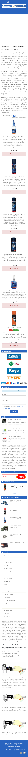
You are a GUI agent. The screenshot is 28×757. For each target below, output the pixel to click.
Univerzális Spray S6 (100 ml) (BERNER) (14, 254)
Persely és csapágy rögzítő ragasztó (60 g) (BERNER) (14, 136)
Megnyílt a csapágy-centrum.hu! (15, 436)
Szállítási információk (10, 744)
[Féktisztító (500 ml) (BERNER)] (14, 318)
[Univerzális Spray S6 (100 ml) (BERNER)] (14, 245)
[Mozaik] (14, 116)
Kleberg (5, 584)
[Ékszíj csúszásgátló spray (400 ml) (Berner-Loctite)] (4, 511)
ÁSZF (17, 744)
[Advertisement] (14, 29)
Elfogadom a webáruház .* (13, 407)
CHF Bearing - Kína (8, 562)
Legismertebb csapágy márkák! (15, 429)
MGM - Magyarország (8, 591)
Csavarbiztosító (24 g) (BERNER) (14, 291)
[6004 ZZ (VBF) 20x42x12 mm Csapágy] (4, 536)
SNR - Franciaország (8, 603)
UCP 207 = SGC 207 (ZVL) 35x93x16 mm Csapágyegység (16, 501)
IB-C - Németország (8, 578)
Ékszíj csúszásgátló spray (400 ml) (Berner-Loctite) (17, 509)
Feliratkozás (14, 411)
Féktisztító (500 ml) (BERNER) (14, 327)
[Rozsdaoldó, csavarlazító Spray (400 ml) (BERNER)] (14, 167)
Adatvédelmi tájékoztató (14, 746)
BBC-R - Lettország (8, 556)
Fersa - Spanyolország (9, 572)
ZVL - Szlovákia (7, 616)
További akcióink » (14, 494)
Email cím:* (5, 400)
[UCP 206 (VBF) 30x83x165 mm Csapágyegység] (4, 528)
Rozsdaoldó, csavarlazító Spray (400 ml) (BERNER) (14, 176)
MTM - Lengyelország (8, 594)
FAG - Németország (8, 568)
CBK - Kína (6, 559)
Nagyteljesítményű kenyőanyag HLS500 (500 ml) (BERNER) (14, 215)
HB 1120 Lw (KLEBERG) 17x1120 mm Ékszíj (17, 543)
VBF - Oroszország (8, 610)
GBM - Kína (6, 575)
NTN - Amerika (7, 597)
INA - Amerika (7, 581)
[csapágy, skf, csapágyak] (14, 356)
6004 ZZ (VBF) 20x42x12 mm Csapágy (16, 535)
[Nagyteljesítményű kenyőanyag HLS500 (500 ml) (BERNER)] (14, 205)
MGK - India (6, 587)
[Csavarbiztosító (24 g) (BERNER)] (14, 281)
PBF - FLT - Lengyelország (9, 600)
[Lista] (17, 116)
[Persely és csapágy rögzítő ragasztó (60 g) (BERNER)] (14, 127)
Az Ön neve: (5, 394)
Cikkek (21, 744)
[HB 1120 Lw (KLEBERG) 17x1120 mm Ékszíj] (4, 545)
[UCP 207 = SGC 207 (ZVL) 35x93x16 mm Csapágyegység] (4, 502)
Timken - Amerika (8, 607)
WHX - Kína (6, 613)
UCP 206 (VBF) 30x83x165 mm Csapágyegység (16, 526)
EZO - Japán (6, 565)
